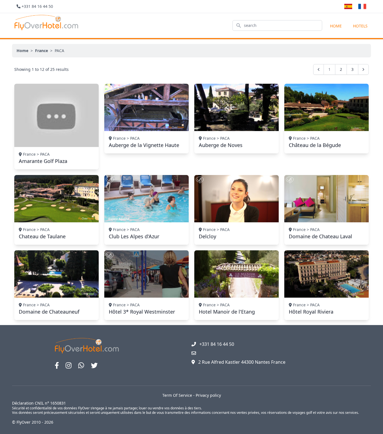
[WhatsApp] (81, 365)
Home (336, 26)
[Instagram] (68, 365)
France (41, 50)
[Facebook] (56, 365)
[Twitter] (94, 365)
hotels (360, 26)
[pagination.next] (363, 69)
